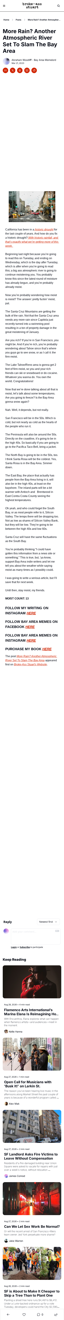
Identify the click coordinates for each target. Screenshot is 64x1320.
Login (14, 947)
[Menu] (4, 5)
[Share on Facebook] (5, 70)
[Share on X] (12, 70)
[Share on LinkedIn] (27, 70)
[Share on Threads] (20, 70)
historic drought (43, 229)
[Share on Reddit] (34, 70)
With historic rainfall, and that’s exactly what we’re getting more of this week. (32, 241)
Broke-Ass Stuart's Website (30, 664)
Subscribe (25, 947)
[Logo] (32, 6)
